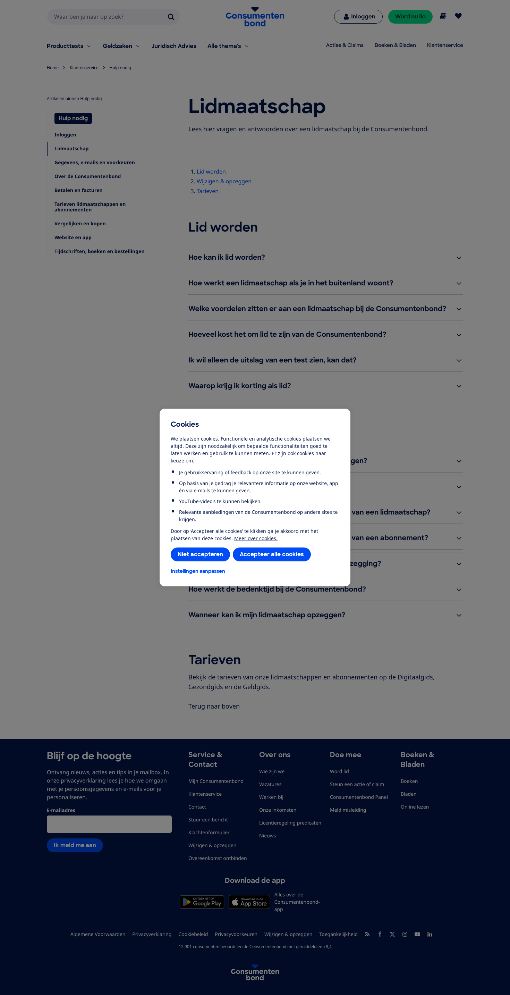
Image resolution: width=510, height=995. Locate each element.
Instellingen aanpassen (198, 571)
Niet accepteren (200, 554)
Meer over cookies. (256, 538)
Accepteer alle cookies (272, 554)
